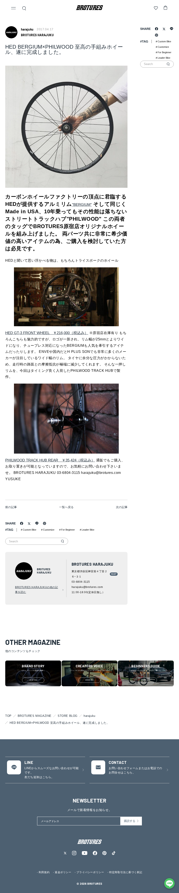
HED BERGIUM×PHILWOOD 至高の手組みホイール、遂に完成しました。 (60, 722)
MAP (113, 574)
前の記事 (11, 507)
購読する (129, 821)
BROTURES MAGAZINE (35, 715)
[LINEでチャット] (169, 883)
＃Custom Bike (28, 529)
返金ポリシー (63, 872)
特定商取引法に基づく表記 (125, 872)
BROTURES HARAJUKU (37, 35)
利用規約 (44, 872)
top (8, 715)
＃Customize (47, 529)
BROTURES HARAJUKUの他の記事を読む (36, 590)
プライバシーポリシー (90, 872)
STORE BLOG (67, 715)
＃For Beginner (67, 529)
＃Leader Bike (86, 529)
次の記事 (122, 507)
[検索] (62, 541)
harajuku (89, 715)
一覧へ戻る (66, 507)
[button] (13, 9)
